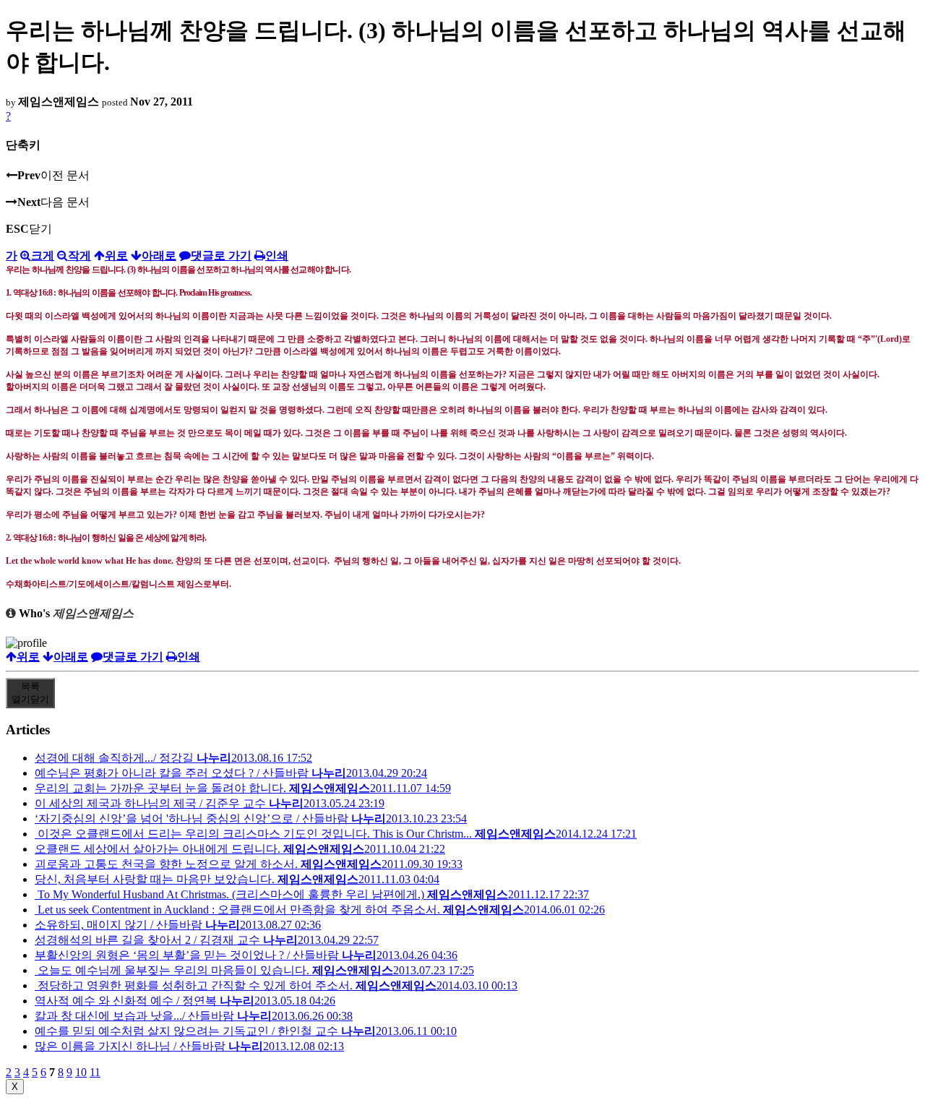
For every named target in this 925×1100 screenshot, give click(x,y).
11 (95, 1072)
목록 (30, 693)
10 (81, 1072)
